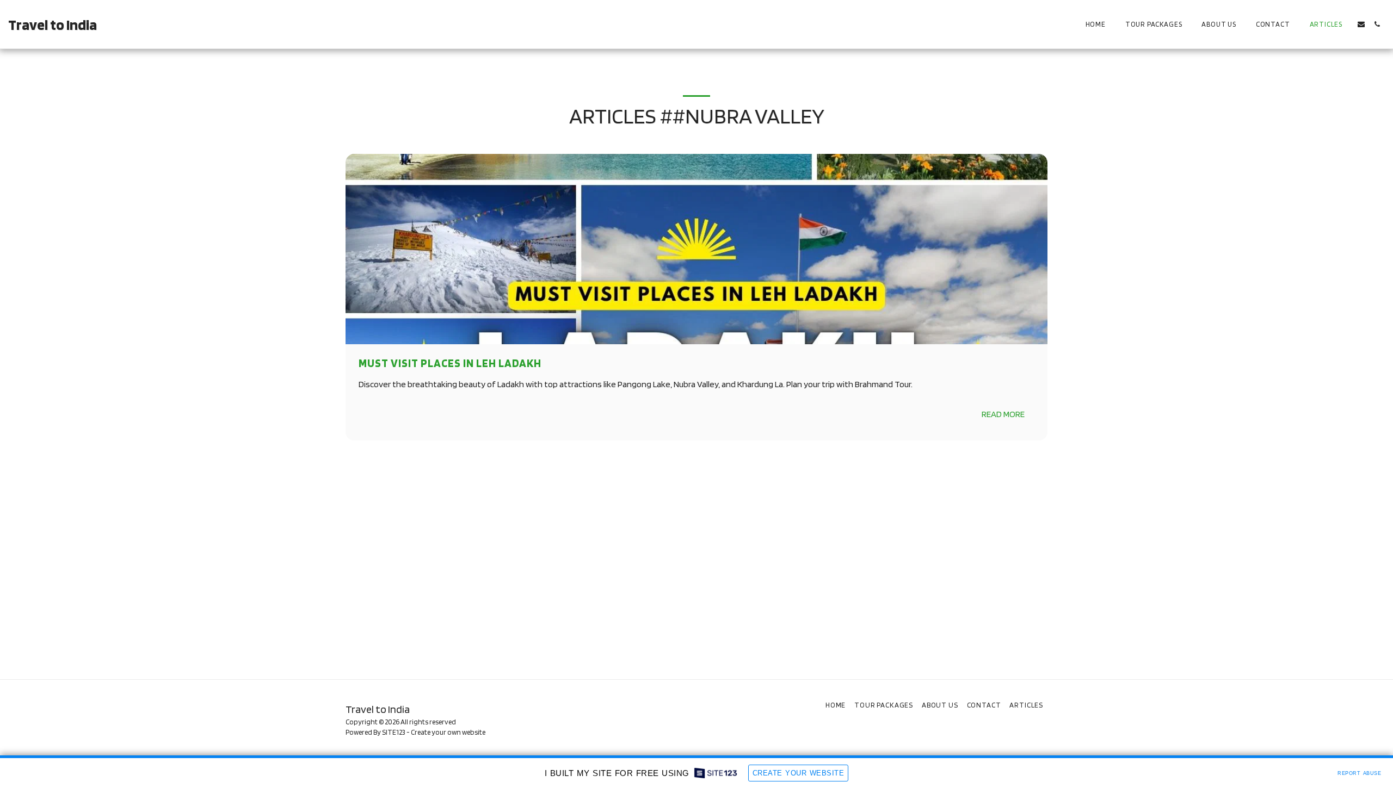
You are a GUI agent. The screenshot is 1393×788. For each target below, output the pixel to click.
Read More (1003, 413)
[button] (1361, 24)
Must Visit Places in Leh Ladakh (450, 363)
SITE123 (393, 732)
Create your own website (448, 732)
